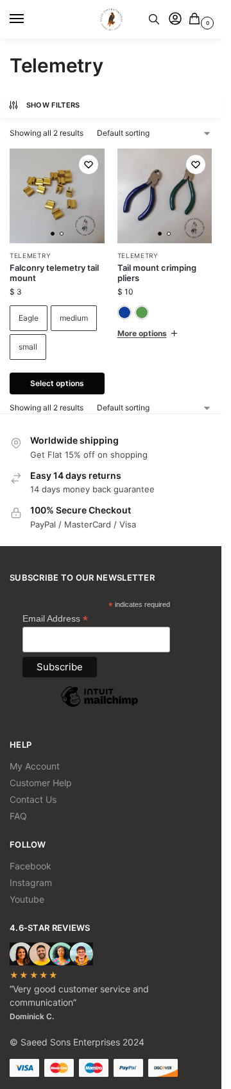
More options (142, 333)
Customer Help (41, 782)
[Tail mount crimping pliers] (164, 196)
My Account (35, 766)
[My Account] (175, 19)
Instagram (31, 882)
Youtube (27, 899)
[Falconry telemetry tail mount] (57, 196)
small (28, 346)
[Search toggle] (154, 19)
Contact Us (33, 799)
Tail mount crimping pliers (156, 273)
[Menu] (29, 19)
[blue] (124, 312)
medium (74, 318)
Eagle (28, 318)
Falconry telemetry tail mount (54, 273)
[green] (142, 312)
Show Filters (53, 105)
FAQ (18, 816)
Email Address (55, 619)
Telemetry (30, 255)
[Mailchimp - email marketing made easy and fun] (99, 706)
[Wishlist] (88, 164)
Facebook (30, 865)
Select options (57, 383)
